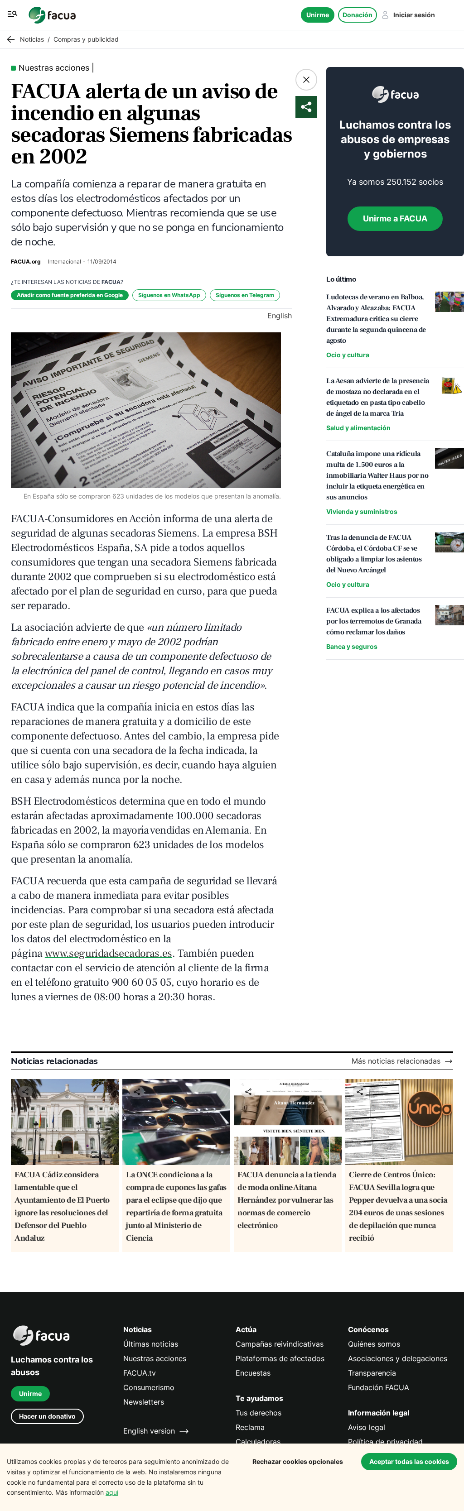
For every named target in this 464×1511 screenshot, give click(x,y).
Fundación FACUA (378, 1387)
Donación (357, 15)
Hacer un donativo (47, 1416)
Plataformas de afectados (280, 1358)
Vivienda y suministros (361, 511)
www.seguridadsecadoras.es (108, 953)
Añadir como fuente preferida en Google (70, 295)
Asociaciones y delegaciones (397, 1358)
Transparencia (372, 1373)
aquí (112, 1492)
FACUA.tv (139, 1373)
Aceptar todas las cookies (409, 1461)
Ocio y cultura (347, 355)
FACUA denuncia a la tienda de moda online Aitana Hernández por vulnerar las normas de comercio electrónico (286, 1200)
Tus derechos (258, 1413)
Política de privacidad (385, 1442)
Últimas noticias (150, 1344)
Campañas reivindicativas (280, 1344)
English (279, 316)
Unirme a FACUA (395, 218)
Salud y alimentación (358, 428)
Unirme (317, 15)
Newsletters (143, 1402)
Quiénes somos (374, 1344)
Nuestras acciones (154, 1358)
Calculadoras (258, 1442)
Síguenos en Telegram (245, 295)
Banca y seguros (351, 646)
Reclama (250, 1427)
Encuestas (253, 1373)
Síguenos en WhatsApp (169, 295)
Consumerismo (148, 1387)
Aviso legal (366, 1427)
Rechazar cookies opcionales (297, 1461)
